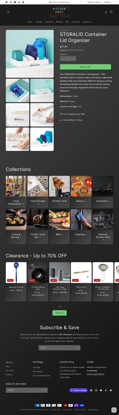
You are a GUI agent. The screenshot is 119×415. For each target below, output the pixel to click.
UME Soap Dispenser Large (59, 288)
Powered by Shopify (42, 409)
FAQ (7, 366)
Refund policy (55, 409)
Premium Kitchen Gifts (103, 235)
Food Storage (38, 201)
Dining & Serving (16, 235)
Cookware (101, 201)
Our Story (10, 370)
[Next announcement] (80, 2)
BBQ (58, 234)
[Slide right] (64, 306)
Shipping (63, 50)
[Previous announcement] (38, 2)
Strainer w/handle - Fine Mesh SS (103, 288)
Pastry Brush (81, 287)
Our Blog (36, 367)
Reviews (9, 362)
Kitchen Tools (59, 201)
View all (59, 313)
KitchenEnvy (30, 409)
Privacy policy (67, 409)
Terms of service (80, 409)
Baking (79, 201)
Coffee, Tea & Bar (38, 235)
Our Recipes (38, 371)
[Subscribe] (77, 347)
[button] (8, 12)
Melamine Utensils (16, 287)
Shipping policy (93, 409)
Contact (9, 375)
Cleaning (79, 234)
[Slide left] (54, 306)
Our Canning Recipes (41, 376)
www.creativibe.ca (95, 374)
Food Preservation (14, 202)
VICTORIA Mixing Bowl (38, 288)
